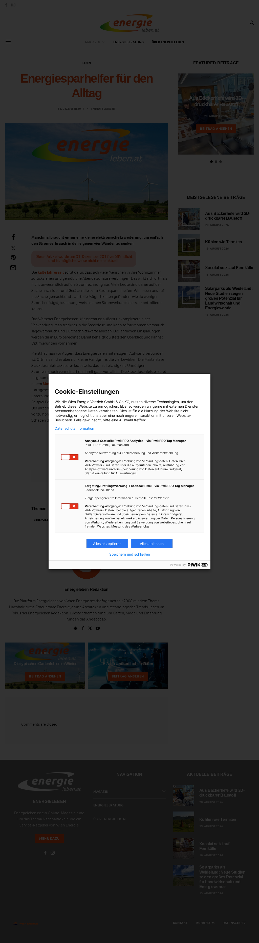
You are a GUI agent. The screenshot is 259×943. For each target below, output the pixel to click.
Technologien (168, 402)
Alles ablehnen (152, 543)
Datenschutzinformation (74, 428)
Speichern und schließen (129, 554)
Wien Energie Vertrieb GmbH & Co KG (98, 402)
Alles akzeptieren (107, 543)
